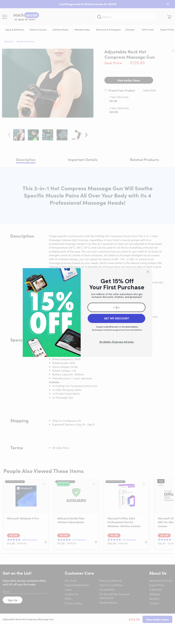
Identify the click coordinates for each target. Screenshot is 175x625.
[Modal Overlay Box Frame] (87, 312)
